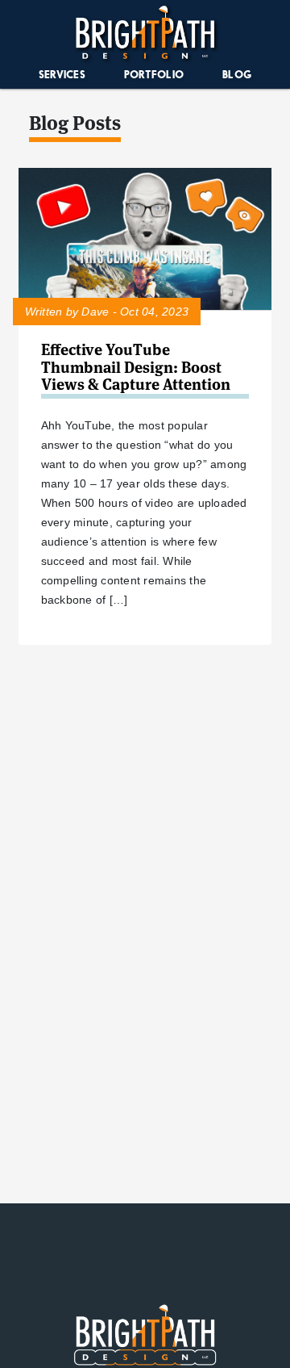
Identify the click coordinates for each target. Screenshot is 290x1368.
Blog (236, 74)
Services (62, 74)
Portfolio (154, 74)
